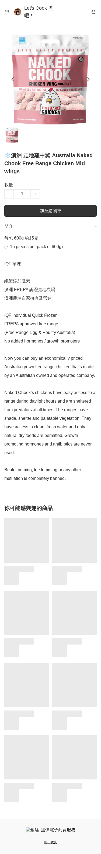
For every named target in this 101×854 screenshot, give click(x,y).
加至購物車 (50, 210)
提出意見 (50, 842)
